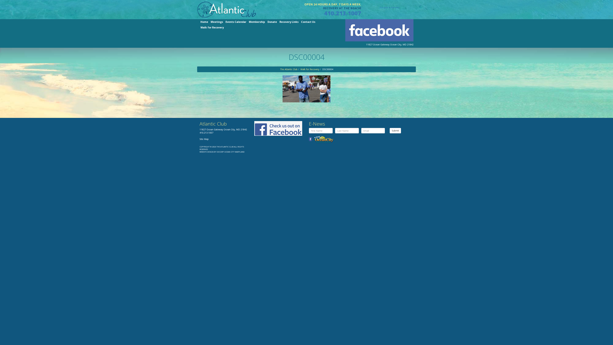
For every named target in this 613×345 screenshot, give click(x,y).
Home (204, 22)
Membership (257, 22)
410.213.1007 (342, 13)
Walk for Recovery (212, 27)
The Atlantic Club (288, 69)
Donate (272, 22)
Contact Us (308, 22)
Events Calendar (236, 22)
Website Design (207, 152)
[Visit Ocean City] (323, 139)
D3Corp (220, 152)
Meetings (217, 22)
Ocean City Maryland (234, 152)
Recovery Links (289, 22)
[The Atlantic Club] (226, 9)
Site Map (204, 139)
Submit (395, 130)
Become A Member (390, 7)
